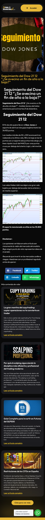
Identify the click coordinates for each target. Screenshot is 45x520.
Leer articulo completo (13, 335)
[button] (14, 270)
